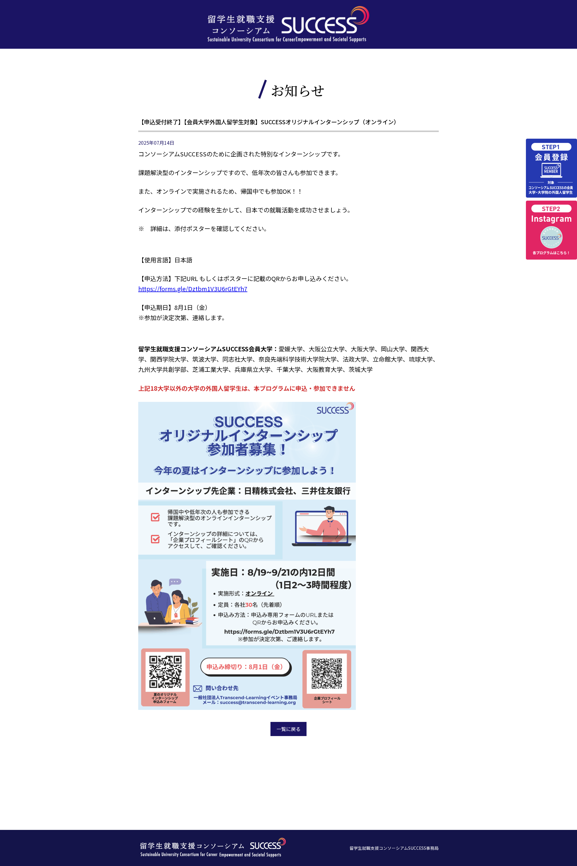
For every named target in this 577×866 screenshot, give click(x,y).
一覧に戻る (288, 728)
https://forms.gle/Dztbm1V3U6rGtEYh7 (192, 288)
